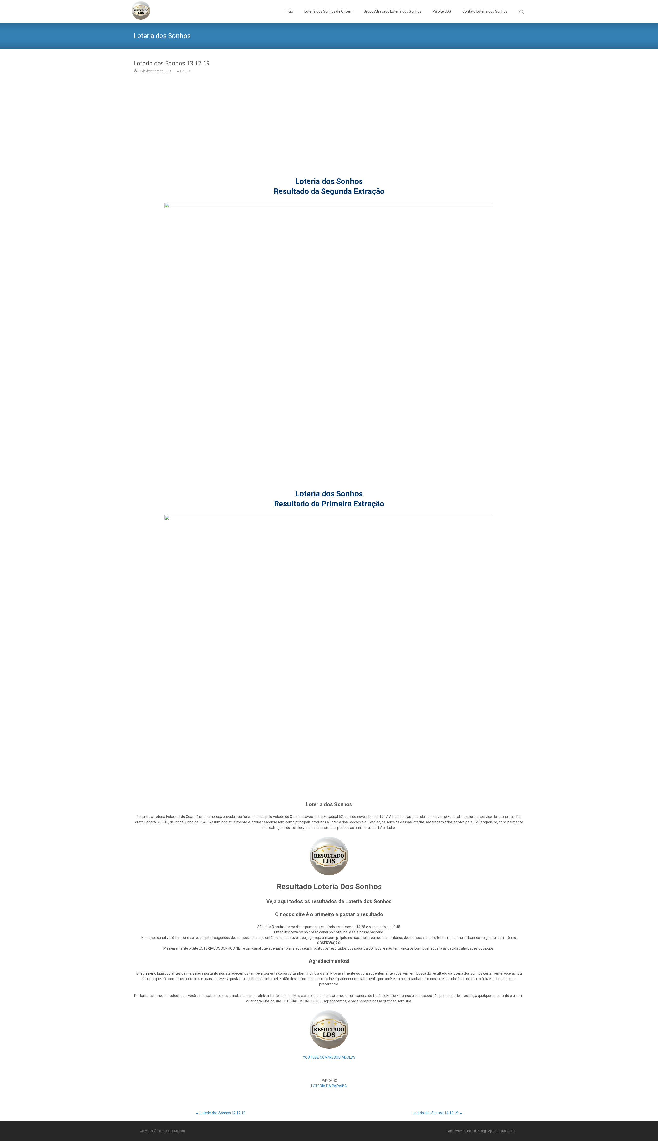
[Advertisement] (329, 128)
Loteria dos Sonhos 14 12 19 (438, 1113)
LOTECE (185, 71)
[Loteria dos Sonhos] (136, 10)
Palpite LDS (442, 11)
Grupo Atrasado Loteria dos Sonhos (392, 11)
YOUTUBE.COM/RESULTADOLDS (329, 1057)
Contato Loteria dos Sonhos (484, 11)
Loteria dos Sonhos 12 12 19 (220, 1113)
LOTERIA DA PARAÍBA (329, 1086)
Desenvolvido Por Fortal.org (467, 1131)
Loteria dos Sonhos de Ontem (328, 11)
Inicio (289, 11)
